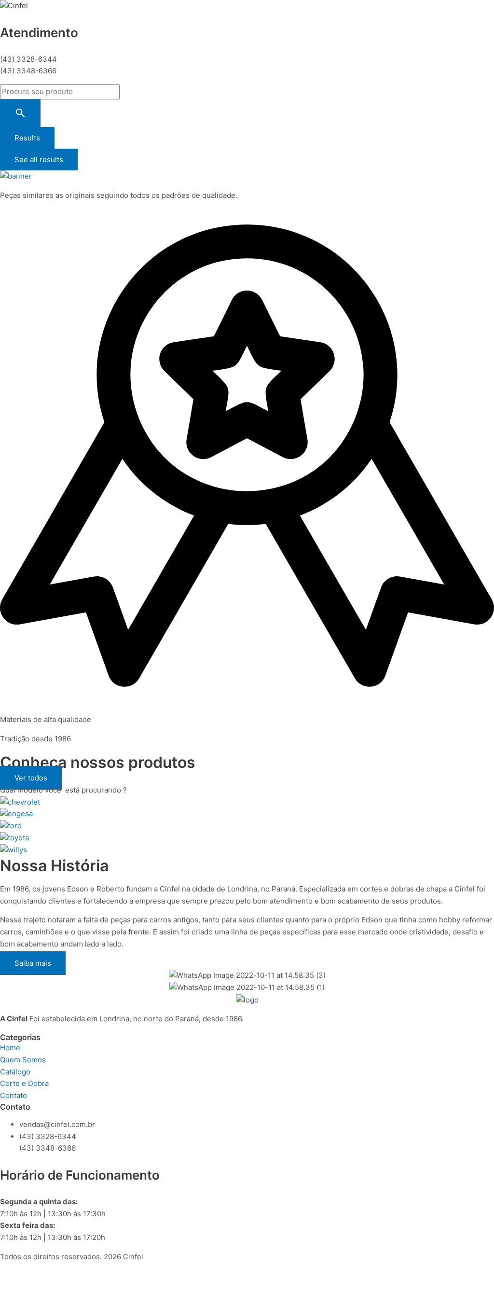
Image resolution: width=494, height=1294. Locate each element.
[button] (31, 778)
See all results (38, 159)
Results (27, 137)
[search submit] (20, 113)
